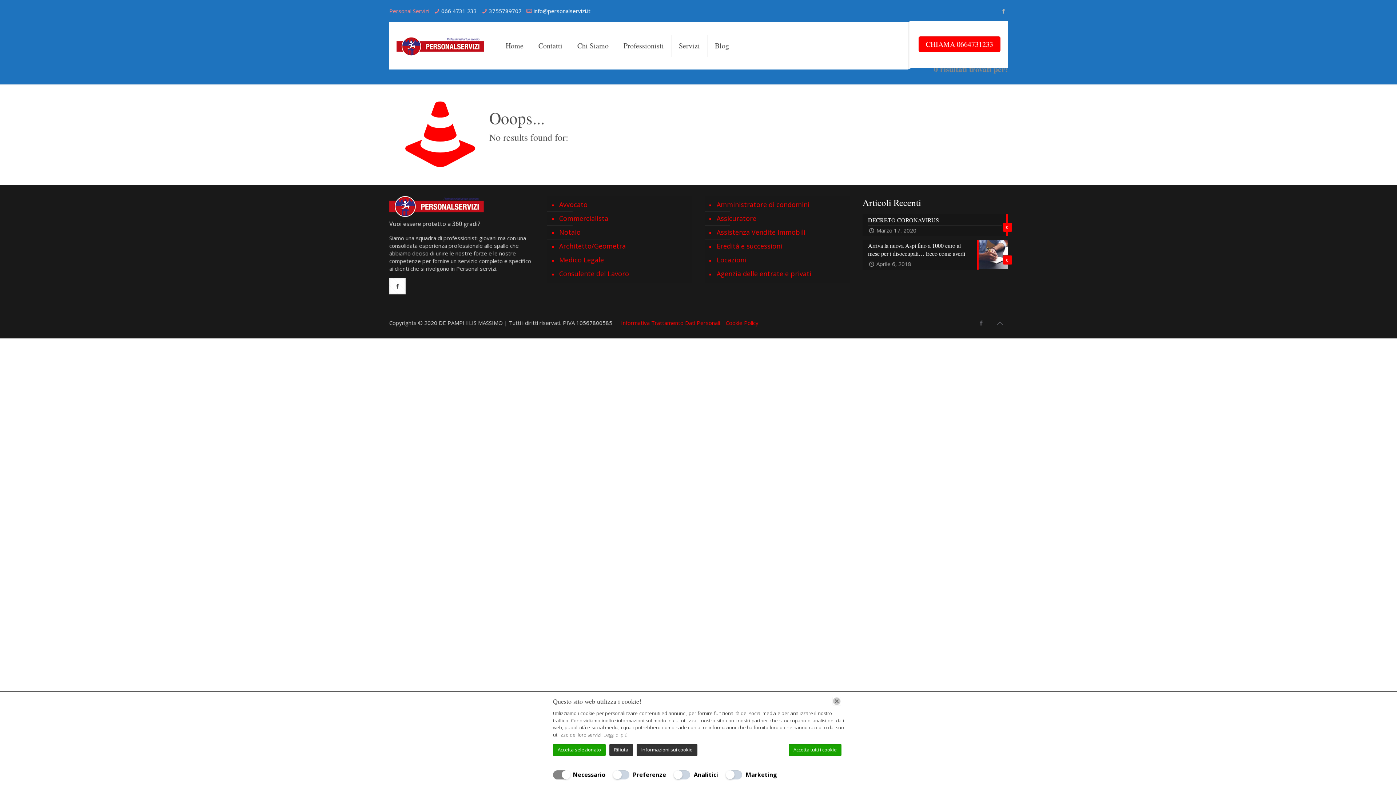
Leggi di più (616, 734)
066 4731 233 (459, 11)
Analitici (706, 775)
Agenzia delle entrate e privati (764, 273)
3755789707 (505, 11)
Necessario (589, 775)
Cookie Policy (742, 322)
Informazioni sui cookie (667, 749)
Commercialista (583, 218)
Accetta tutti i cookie (815, 749)
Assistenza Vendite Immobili (761, 232)
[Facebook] (1004, 11)
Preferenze (649, 775)
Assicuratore (736, 218)
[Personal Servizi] (442, 46)
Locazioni (731, 259)
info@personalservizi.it (562, 11)
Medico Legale (581, 259)
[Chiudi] (836, 701)
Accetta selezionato (579, 749)
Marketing (761, 775)
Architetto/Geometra (592, 246)
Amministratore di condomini (763, 204)
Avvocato (573, 204)
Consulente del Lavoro (594, 273)
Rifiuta (621, 749)
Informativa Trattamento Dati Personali (670, 322)
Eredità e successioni (749, 246)
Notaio (570, 232)
